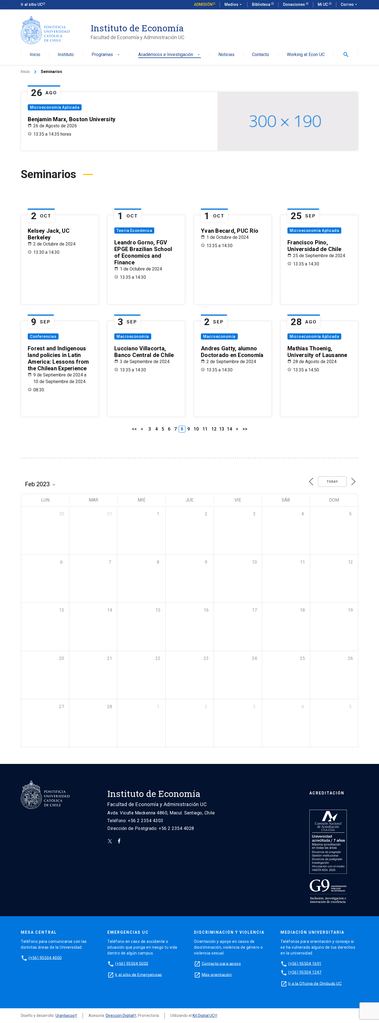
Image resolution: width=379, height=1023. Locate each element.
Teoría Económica (134, 230)
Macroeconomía (133, 336)
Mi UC (323, 4)
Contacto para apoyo (221, 963)
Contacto (260, 54)
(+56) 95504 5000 (131, 963)
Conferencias (43, 336)
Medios (233, 4)
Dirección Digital (119, 1015)
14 (229, 429)
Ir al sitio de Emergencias (138, 974)
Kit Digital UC (203, 1015)
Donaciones (294, 4)
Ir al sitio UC (31, 4)
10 (196, 429)
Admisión (203, 4)
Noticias (226, 54)
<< (134, 429)
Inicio (35, 54)
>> (244, 429)
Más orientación (217, 974)
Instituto (66, 54)
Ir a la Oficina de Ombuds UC (315, 983)
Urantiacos (64, 1015)
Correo (349, 4)
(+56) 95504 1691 (305, 963)
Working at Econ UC (306, 54)
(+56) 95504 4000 (45, 957)
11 (205, 429)
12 (213, 429)
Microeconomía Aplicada (54, 107)
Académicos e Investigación (169, 54)
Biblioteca (261, 4)
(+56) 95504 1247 (305, 972)
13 (221, 429)
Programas (106, 54)
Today (332, 481)
